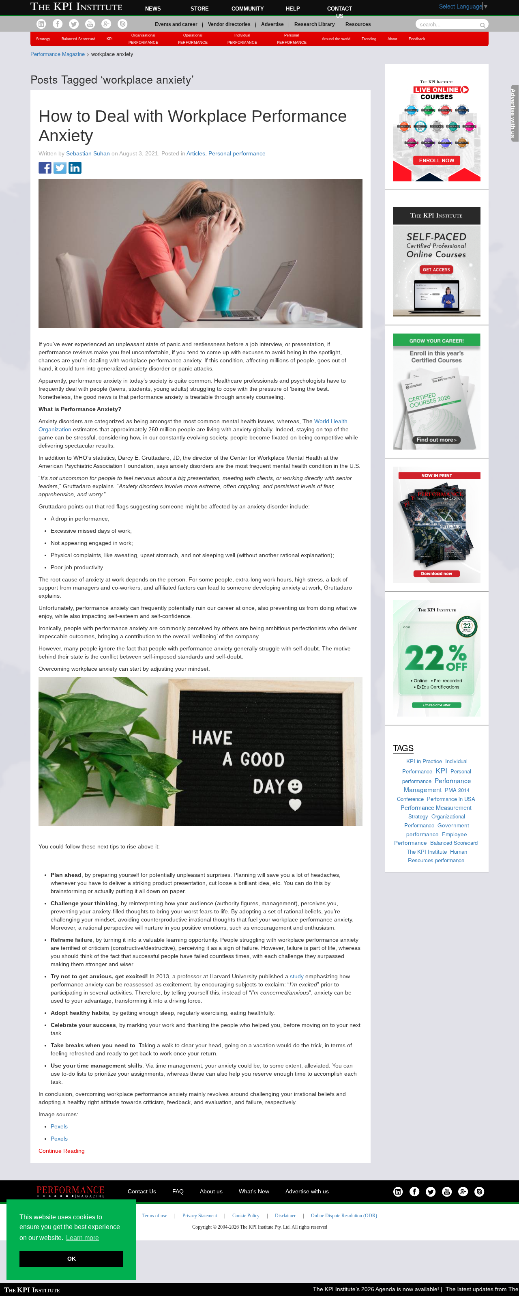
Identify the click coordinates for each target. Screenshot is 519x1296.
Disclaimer (285, 1215)
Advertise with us (307, 1191)
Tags (403, 747)
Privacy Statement (199, 1215)
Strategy (43, 39)
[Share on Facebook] (45, 168)
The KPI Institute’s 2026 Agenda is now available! (361, 1289)
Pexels (59, 1126)
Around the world (336, 39)
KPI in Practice (424, 761)
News (153, 9)
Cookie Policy (246, 1215)
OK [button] (71, 1258)
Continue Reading (62, 1150)
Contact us (339, 12)
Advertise (272, 24)
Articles (196, 153)
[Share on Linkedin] (75, 168)
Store (200, 9)
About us (211, 1191)
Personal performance (237, 153)
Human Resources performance (437, 856)
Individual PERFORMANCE (242, 39)
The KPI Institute (427, 851)
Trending (369, 39)
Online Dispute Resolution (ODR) (344, 1215)
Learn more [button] (82, 1237)
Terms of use (154, 1215)
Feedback (417, 39)
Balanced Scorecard (78, 39)
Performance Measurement (436, 807)
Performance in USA (451, 799)
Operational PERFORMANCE (193, 39)
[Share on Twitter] (60, 168)
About (392, 39)
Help (293, 9)
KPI (110, 39)
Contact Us (142, 1191)
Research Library (314, 24)
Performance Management (437, 785)
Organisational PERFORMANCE (143, 39)
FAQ (178, 1191)
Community (248, 9)
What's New (254, 1191)
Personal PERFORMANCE (292, 39)
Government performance (437, 829)
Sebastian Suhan (88, 153)
